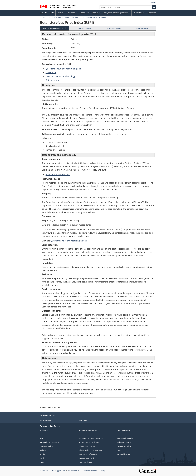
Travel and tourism (46, 446)
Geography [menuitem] (84, 13)
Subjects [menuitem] (43, 13)
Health (42, 458)
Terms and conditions (90, 471)
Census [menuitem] (95, 13)
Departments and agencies (88, 430)
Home (42, 17)
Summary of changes (83, 28)
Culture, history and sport (87, 446)
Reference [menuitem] (71, 13)
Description (51, 72)
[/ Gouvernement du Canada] (58, 7)
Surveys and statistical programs (95, 17)
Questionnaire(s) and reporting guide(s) (64, 68)
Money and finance (85, 462)
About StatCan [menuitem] (138, 13)
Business (43, 450)
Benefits (42, 454)
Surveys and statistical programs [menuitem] (115, 13)
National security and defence (89, 442)
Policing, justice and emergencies (90, 450)
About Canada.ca (74, 471)
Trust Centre (83, 420)
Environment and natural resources (91, 438)
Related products (142, 28)
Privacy (102, 471)
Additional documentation (58, 174)
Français (153, 2)
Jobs (41, 438)
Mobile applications (58, 471)
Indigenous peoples (124, 442)
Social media (44, 471)
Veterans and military (124, 446)
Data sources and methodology (60, 76)
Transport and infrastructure (88, 454)
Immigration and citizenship (49, 442)
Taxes (42, 462)
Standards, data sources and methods (64, 17)
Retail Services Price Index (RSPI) (54, 28)
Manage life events (123, 454)
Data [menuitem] (52, 13)
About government (123, 430)
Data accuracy (52, 80)
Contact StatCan (45, 420)
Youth (119, 450)
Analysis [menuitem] (60, 13)
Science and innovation (125, 438)
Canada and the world (86, 458)
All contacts (44, 430)
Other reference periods (112, 28)
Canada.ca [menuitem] (152, 13)
